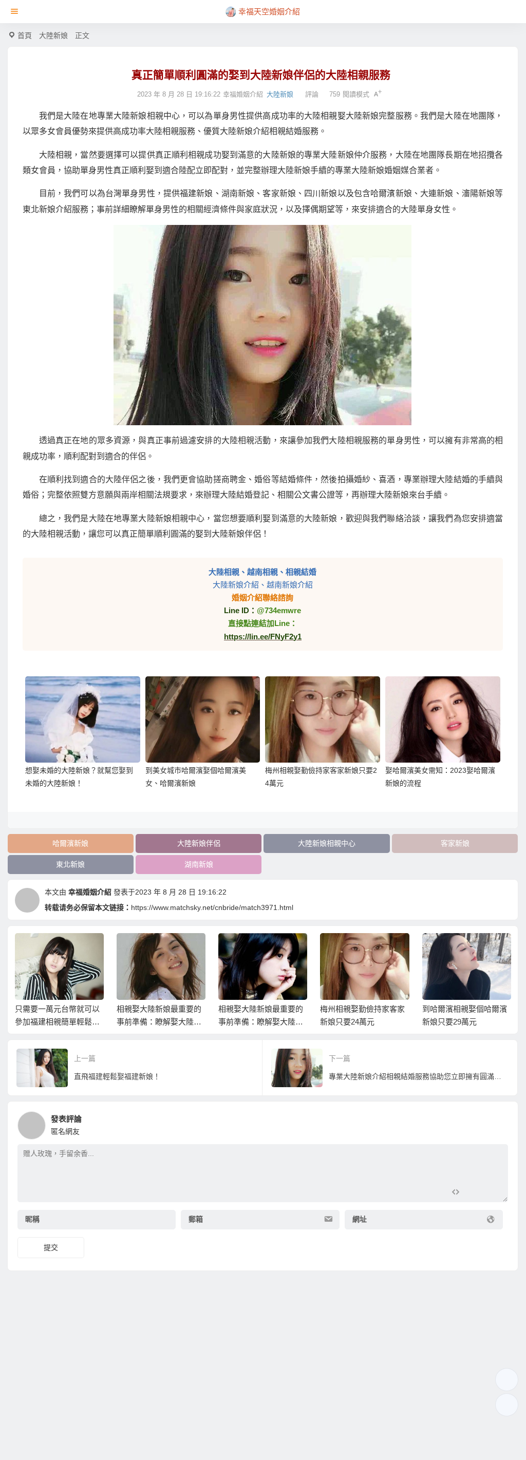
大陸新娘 (53, 35)
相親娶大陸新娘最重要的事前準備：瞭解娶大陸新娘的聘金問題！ (57, 1021)
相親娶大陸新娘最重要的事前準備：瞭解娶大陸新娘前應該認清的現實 (159, 1021)
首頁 (24, 35)
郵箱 (196, 1219)
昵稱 (32, 1219)
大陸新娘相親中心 (326, 843)
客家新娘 (455, 843)
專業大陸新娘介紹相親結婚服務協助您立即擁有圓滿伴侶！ (464, 1021)
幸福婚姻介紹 (89, 892)
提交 (51, 1247)
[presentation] (453, 949)
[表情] (473, 1193)
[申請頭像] (497, 1122)
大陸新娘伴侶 (198, 843)
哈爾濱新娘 (70, 843)
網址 (359, 1219)
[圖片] (491, 1193)
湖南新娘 (198, 864)
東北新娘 (70, 864)
